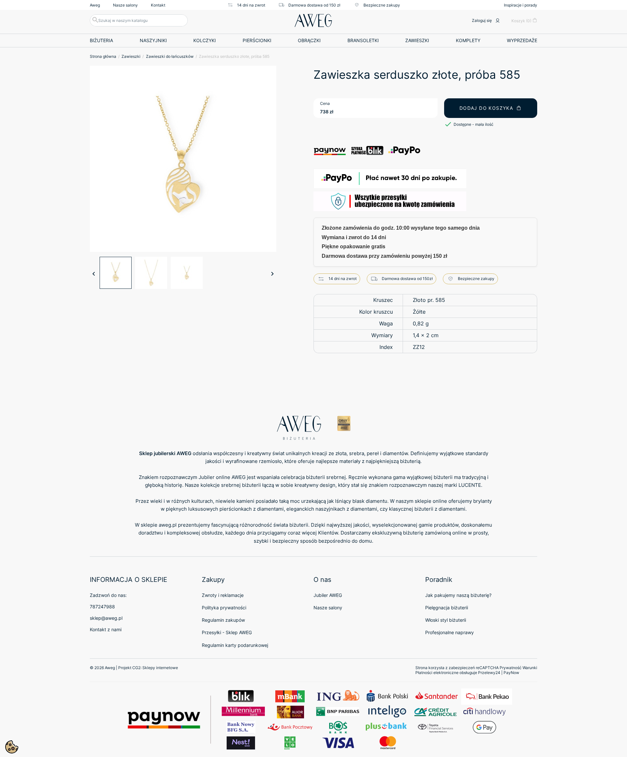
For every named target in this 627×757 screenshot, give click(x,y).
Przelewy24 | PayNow (498, 672)
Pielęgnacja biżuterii (446, 607)
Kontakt (158, 5)
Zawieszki (417, 40)
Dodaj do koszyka (486, 108)
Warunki (529, 667)
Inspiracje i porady (520, 5)
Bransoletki (363, 40)
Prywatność (511, 667)
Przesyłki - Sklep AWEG (227, 632)
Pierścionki (257, 40)
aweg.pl (168, 525)
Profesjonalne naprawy (449, 632)
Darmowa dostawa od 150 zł (314, 5)
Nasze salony (125, 5)
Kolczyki (204, 40)
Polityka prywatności (224, 607)
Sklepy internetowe (160, 667)
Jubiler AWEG (328, 595)
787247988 (102, 606)
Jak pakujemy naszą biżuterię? (458, 595)
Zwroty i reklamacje (223, 595)
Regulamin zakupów (223, 620)
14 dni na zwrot (251, 5)
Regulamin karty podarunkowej (235, 645)
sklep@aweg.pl (106, 618)
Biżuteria (101, 40)
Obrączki (309, 40)
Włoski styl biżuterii (445, 620)
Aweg (95, 5)
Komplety (468, 40)
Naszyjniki (153, 40)
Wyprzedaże (522, 40)
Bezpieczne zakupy (381, 5)
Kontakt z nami (105, 629)
